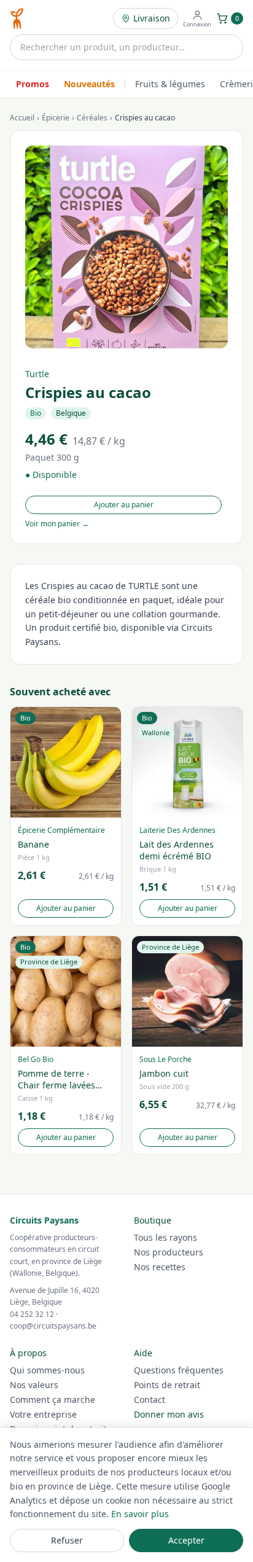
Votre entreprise (43, 1414)
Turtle (37, 374)
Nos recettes (159, 1267)
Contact (149, 1399)
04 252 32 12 (32, 1314)
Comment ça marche (52, 1399)
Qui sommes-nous (47, 1370)
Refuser (67, 1540)
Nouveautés (89, 84)
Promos (32, 84)
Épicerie (55, 118)
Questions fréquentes (179, 1370)
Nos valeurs (34, 1385)
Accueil (22, 118)
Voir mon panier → (57, 524)
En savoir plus (140, 1514)
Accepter (186, 1540)
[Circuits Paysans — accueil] (17, 18)
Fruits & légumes (170, 84)
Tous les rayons (165, 1237)
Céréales (92, 118)
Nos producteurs (168, 1252)
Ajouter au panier (124, 504)
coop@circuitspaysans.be (53, 1326)
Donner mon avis (169, 1414)
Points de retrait (167, 1385)
